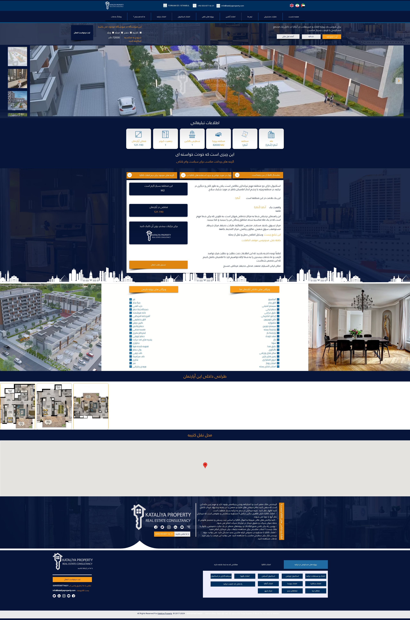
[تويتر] (162, 527)
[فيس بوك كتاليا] (73, 595)
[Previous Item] (35, 81)
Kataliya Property (165, 613)
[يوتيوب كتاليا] (68, 595)
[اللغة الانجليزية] (292, 6)
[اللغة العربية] (303, 6)
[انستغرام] (169, 527)
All (138, 613)
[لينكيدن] (175, 527)
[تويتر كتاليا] (54, 595)
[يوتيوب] (182, 527)
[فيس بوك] (155, 527)
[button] (208, 17)
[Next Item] (399, 81)
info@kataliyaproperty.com (64, 590)
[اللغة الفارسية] (297, 6)
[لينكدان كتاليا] (59, 595)
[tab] (306, 564)
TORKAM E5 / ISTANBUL (178, 5)
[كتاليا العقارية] (188, 527)
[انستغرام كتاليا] (64, 595)
